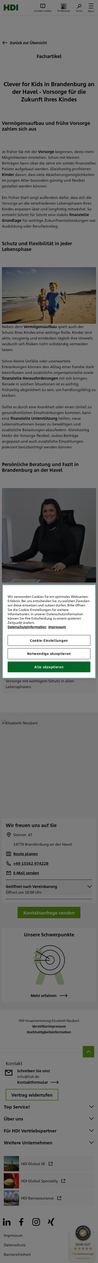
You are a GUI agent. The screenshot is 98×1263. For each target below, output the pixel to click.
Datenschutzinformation (27, 627)
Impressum (57, 627)
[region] (48, 631)
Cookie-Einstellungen (49, 640)
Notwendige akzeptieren (49, 653)
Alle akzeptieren (49, 667)
